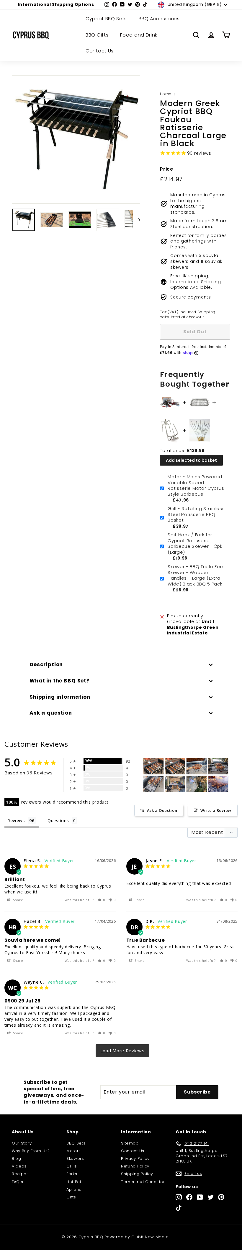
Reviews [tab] (16, 820)
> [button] (123, 1050)
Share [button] (17, 900)
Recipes (20, 1174)
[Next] (136, 220)
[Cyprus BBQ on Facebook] (189, 1197)
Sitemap (130, 1143)
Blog (16, 1158)
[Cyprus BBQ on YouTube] (200, 1197)
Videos (19, 1166)
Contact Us (100, 50)
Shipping (206, 312)
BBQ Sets (76, 1143)
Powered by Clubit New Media (136, 1237)
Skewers (75, 1158)
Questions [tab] (58, 820)
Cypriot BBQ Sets (106, 18)
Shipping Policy (137, 1174)
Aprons (73, 1189)
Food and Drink (138, 35)
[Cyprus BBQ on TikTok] (179, 1208)
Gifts (71, 1197)
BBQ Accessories (159, 18)
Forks (71, 1174)
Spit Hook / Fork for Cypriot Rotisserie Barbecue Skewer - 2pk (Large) (195, 543)
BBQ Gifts (97, 35)
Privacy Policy (135, 1158)
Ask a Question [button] (162, 810)
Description (46, 664)
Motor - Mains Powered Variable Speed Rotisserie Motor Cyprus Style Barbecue (196, 485)
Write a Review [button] (215, 810)
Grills (71, 1166)
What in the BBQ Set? (60, 680)
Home (165, 94)
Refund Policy (135, 1166)
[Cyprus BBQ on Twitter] (210, 1197)
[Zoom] (76, 139)
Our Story (22, 1143)
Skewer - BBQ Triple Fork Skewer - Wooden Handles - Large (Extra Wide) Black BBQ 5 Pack (196, 575)
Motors (73, 1151)
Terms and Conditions (144, 1182)
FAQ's (17, 1182)
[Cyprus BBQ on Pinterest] (221, 1197)
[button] (101, 900)
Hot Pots (75, 1182)
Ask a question (51, 712)
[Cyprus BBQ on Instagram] (179, 1197)
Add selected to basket (191, 460)
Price (166, 169)
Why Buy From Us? (31, 1151)
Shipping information (60, 696)
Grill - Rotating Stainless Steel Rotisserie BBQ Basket (196, 514)
